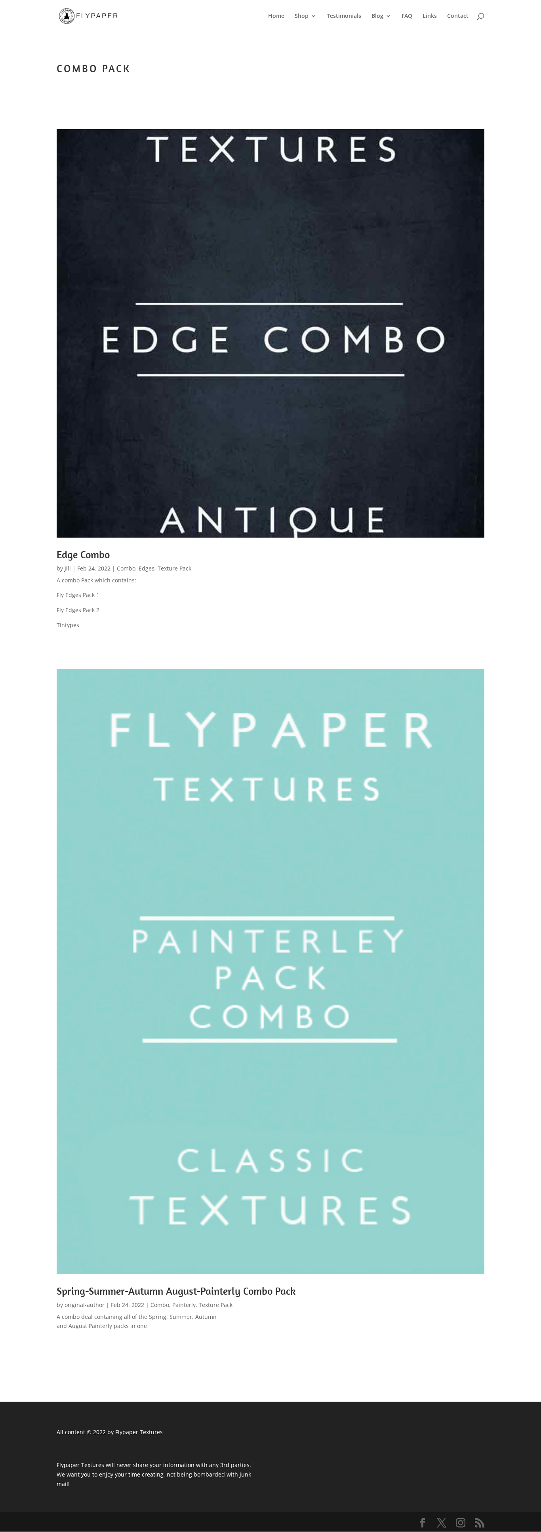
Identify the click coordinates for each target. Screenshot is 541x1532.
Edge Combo (83, 554)
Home (276, 16)
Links (430, 16)
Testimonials (344, 16)
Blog (377, 16)
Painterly (184, 1305)
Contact (458, 16)
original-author (85, 1305)
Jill (68, 568)
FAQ (407, 16)
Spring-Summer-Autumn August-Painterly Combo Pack (176, 1290)
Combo (126, 568)
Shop (302, 16)
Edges (146, 568)
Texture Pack (174, 568)
